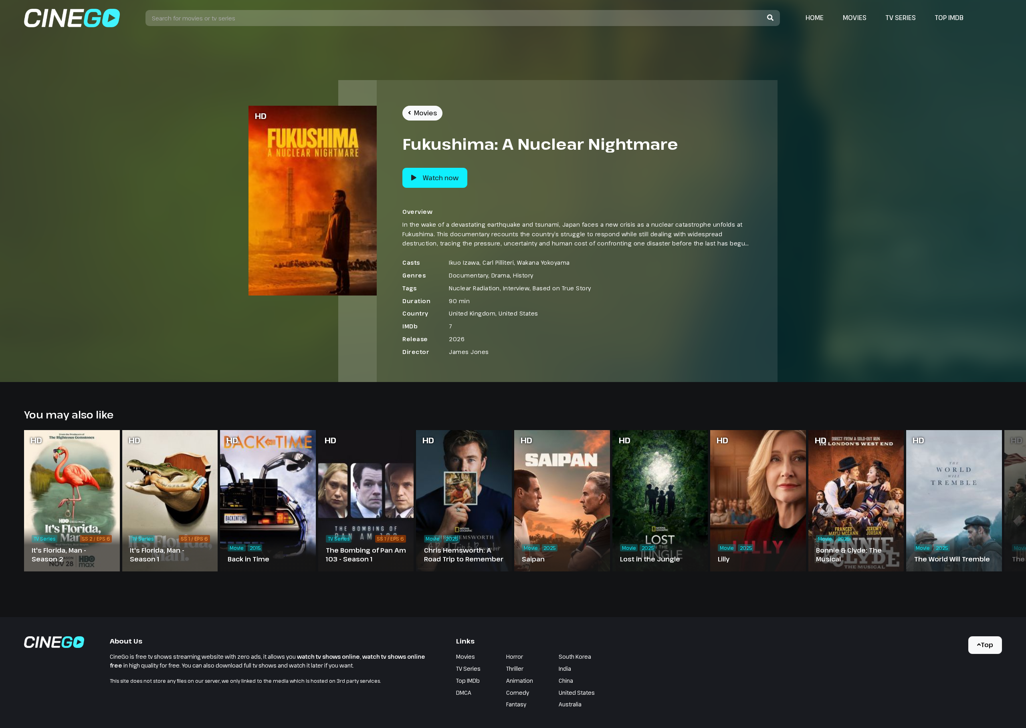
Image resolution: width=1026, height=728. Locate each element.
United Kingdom (472, 313)
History (523, 275)
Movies (854, 17)
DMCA (463, 692)
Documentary (468, 275)
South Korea (575, 656)
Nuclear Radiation (474, 288)
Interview (516, 288)
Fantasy (516, 704)
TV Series (901, 17)
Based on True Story (562, 288)
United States (518, 313)
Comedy (517, 692)
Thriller (514, 668)
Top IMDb (949, 17)
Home (815, 17)
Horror (514, 656)
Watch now (440, 177)
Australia (570, 704)
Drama (500, 275)
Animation (519, 680)
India (565, 668)
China (566, 680)
